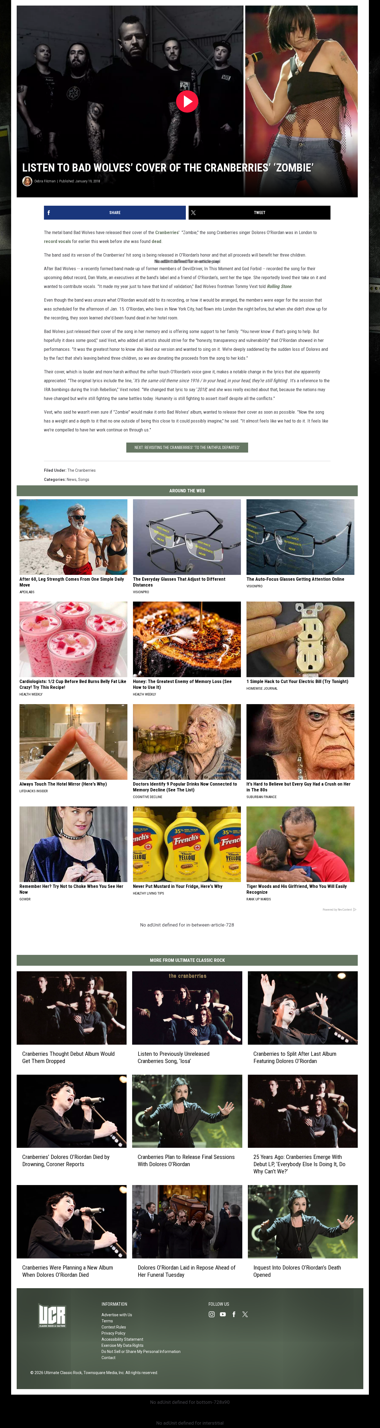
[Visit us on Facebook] (236, 1314)
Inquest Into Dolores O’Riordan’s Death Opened (297, 1271)
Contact (108, 1357)
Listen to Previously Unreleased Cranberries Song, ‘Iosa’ (173, 1057)
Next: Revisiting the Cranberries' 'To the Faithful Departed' (187, 447)
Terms (107, 1321)
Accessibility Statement (122, 1339)
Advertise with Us (117, 1315)
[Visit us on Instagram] (213, 1314)
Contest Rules (114, 1327)
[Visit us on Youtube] (225, 1314)
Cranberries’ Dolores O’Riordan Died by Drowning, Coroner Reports (66, 1161)
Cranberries (167, 232)
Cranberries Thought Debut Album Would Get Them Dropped (68, 1057)
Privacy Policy (113, 1333)
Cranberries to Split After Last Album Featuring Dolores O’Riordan (294, 1057)
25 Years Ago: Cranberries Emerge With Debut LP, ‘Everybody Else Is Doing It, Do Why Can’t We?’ (299, 1164)
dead (156, 241)
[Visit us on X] (247, 1314)
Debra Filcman (45, 181)
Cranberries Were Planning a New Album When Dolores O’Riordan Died (67, 1271)
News (72, 479)
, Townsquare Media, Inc (103, 1372)
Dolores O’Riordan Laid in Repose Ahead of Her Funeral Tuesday (187, 1271)
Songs (83, 479)
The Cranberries (81, 470)
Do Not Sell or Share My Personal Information (141, 1351)
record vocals (57, 241)
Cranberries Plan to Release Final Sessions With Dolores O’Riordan (186, 1161)
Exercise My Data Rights (123, 1345)
